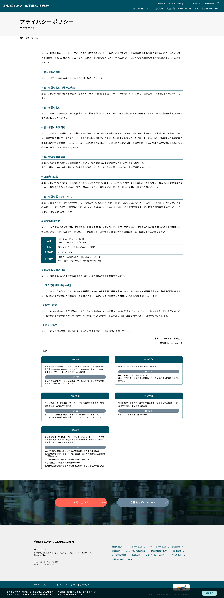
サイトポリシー (57, 585)
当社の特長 (138, 8)
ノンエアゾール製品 (157, 546)
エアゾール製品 (135, 546)
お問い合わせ (209, 3)
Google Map (40, 555)
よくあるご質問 (175, 3)
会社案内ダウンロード (143, 502)
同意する (209, 593)
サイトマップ (84, 585)
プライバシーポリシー (42, 585)
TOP (21, 38)
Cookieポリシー (71, 585)
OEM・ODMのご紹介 (188, 8)
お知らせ (136, 555)
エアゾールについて (192, 3)
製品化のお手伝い (210, 8)
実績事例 (171, 8)
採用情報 (161, 3)
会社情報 (159, 8)
